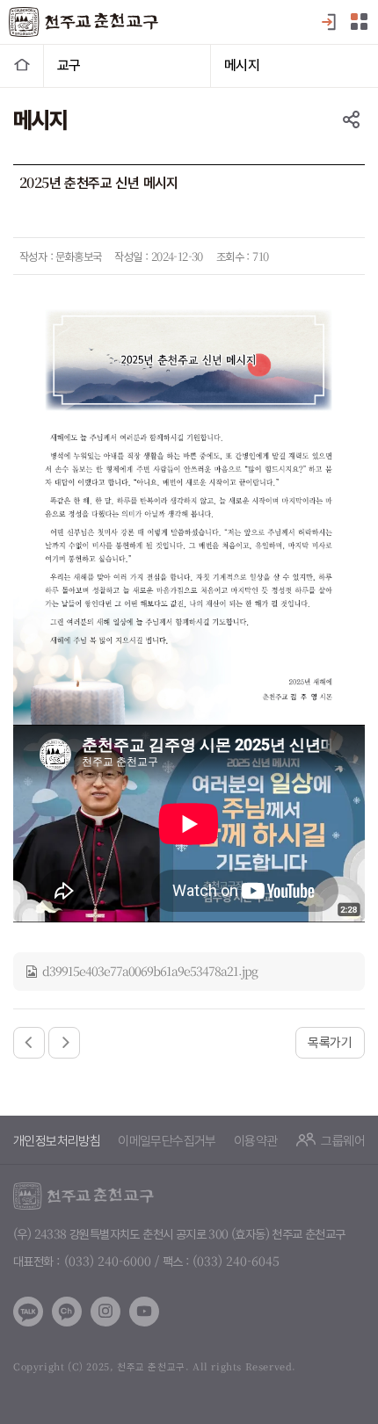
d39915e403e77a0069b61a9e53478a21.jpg (150, 971)
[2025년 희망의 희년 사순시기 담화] (29, 1043)
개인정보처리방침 (56, 1140)
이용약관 (256, 1140)
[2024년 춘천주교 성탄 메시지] (64, 1043)
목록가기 (330, 1041)
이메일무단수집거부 (167, 1140)
